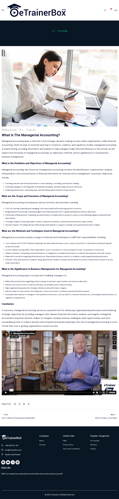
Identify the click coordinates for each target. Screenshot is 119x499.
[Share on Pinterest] (28, 404)
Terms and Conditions (71, 449)
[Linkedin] (17, 462)
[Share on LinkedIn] (24, 404)
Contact (42, 445)
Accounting (62, 31)
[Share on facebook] (15, 404)
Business (93, 445)
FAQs (65, 441)
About (41, 441)
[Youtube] (8, 462)
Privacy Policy (68, 445)
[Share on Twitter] (19, 404)
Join (115, 10)
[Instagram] (13, 462)
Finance (93, 449)
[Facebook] (3, 462)
